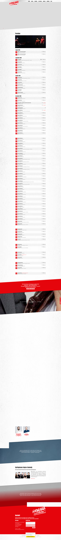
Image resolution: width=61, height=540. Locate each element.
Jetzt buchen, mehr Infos (30, 288)
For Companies (40, 1)
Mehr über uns (33, 478)
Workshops (44, 1)
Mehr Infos (31, 535)
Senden (34, 527)
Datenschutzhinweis (27, 527)
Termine (29, 1)
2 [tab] (2, 28)
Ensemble (32, 1)
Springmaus (48, 1)
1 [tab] (1, 28)
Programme (35, 1)
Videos (51, 1)
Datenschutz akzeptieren (30, 536)
